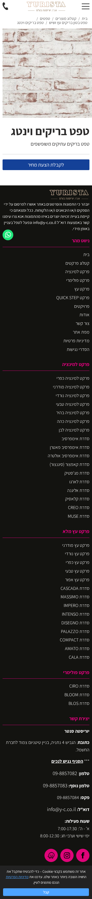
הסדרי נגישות (78, 349)
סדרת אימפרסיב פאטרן (69, 447)
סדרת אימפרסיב (75, 438)
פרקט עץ (81, 289)
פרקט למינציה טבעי (72, 404)
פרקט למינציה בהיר (72, 412)
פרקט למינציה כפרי (72, 378)
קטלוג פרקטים (77, 263)
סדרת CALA (79, 657)
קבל (46, 892)
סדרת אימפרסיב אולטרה (68, 456)
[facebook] (82, 855)
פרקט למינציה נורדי (72, 395)
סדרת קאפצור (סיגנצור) (69, 464)
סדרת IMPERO (76, 605)
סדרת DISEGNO (75, 623)
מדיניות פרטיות (76, 341)
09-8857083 (55, 785)
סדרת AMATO (77, 648)
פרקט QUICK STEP (72, 297)
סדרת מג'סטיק (76, 473)
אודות (84, 315)
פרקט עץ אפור (77, 580)
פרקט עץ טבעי (77, 571)
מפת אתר (81, 332)
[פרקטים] (46, 6)
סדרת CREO (78, 507)
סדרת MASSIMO (75, 597)
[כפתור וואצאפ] (8, 235)
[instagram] (67, 855)
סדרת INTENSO (75, 614)
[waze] (51, 855)
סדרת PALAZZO (75, 631)
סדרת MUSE (78, 516)
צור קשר (82, 323)
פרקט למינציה (77, 271)
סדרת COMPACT (74, 640)
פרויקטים (81, 306)
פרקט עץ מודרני (75, 545)
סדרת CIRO (79, 686)
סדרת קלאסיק (77, 499)
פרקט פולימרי (77, 280)
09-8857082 (65, 773)
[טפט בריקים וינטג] (47, 73)
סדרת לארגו (79, 482)
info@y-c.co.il (61, 809)
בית (86, 254)
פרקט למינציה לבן (74, 430)
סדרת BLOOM (76, 695)
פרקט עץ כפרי (77, 562)
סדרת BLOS (78, 703)
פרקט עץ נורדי (77, 553)
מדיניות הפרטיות (17, 876)
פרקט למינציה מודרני (71, 387)
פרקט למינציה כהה (73, 421)
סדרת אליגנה (78, 490)
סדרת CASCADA (75, 588)
